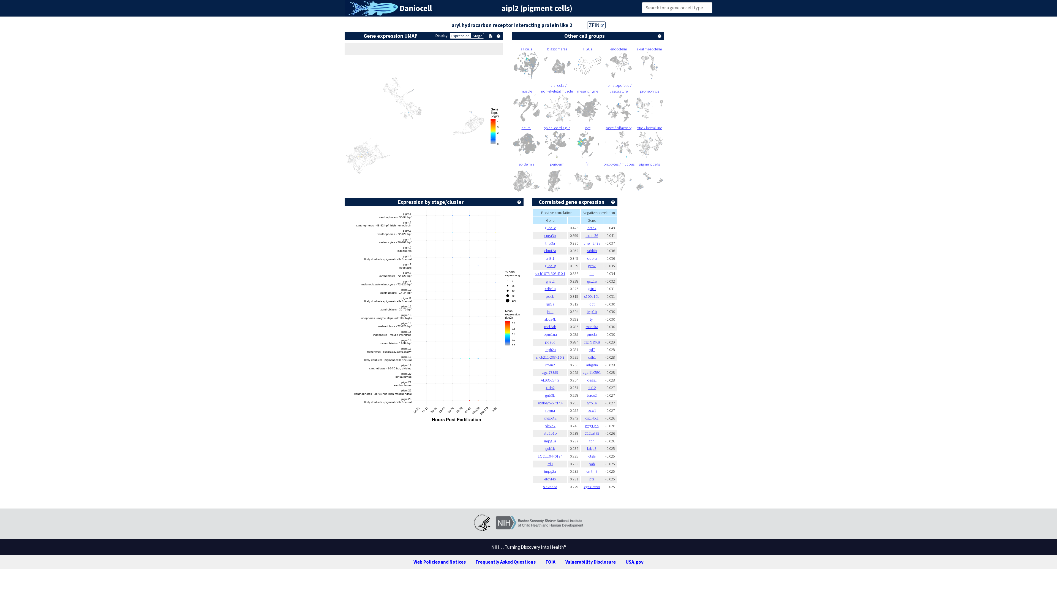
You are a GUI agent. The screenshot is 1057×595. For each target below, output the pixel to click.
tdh (592, 441)
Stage (478, 35)
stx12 (592, 387)
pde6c (550, 342)
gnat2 (550, 281)
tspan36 (591, 235)
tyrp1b (592, 311)
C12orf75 (591, 433)
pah (592, 463)
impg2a (550, 471)
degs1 (592, 380)
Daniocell (416, 8)
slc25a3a (550, 486)
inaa (550, 311)
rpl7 (592, 349)
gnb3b (550, 395)
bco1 (592, 410)
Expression (460, 35)
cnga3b (550, 235)
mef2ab (550, 326)
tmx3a (550, 243)
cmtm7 (591, 471)
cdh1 (592, 357)
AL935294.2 (550, 380)
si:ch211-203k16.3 (550, 357)
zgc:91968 (592, 342)
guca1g (550, 265)
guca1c (550, 227)
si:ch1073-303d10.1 (550, 273)
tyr (592, 319)
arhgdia (592, 365)
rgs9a (550, 304)
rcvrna (550, 410)
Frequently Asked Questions (506, 562)
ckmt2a (550, 250)
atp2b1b (550, 433)
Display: (441, 35)
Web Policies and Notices (439, 562)
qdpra (592, 258)
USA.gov (635, 562)
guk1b (550, 448)
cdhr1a (550, 288)
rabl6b (592, 250)
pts (591, 479)
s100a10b (592, 296)
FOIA (550, 562)
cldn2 (550, 387)
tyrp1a (592, 403)
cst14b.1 (592, 418)
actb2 (591, 227)
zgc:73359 (550, 372)
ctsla (592, 456)
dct (592, 304)
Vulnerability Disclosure (590, 562)
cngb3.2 (550, 418)
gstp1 (591, 288)
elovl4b (550, 479)
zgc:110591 (592, 372)
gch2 (592, 265)
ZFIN (595, 25)
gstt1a (592, 281)
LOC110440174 (550, 456)
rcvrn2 (550, 365)
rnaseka (592, 326)
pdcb (550, 296)
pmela (592, 334)
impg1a (550, 441)
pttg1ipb (592, 425)
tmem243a (592, 243)
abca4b (550, 319)
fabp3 (591, 448)
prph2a (550, 349)
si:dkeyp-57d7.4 (550, 403)
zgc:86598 (592, 486)
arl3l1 (550, 258)
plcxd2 (550, 425)
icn (592, 273)
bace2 (592, 395)
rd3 (550, 463)
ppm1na (550, 334)
